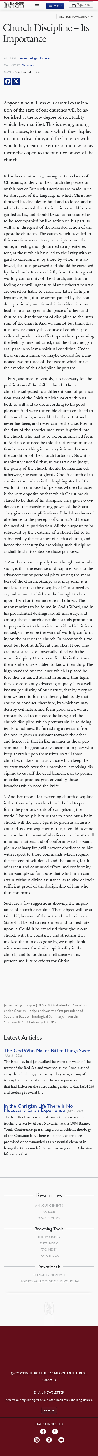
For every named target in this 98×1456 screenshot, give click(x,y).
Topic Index (49, 1255)
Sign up (49, 1410)
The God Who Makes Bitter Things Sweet (48, 1050)
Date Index (49, 1243)
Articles (28, 65)
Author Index (48, 1237)
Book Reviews (49, 1218)
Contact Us (49, 1380)
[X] (16, 81)
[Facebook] (7, 81)
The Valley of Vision (49, 1275)
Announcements (49, 1205)
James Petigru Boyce (34, 58)
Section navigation (74, 16)
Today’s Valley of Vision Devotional (49, 1281)
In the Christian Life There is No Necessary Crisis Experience (38, 1108)
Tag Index (49, 1249)
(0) (57, 6)
